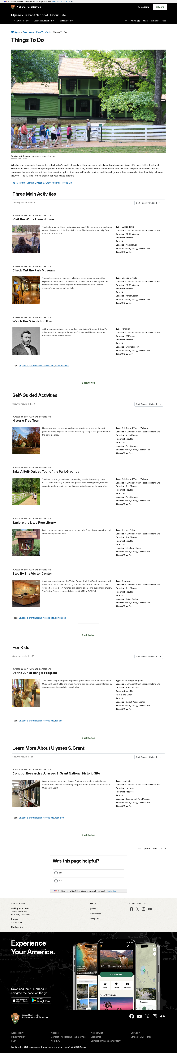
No (60, 880)
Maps (145, 21)
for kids (59, 720)
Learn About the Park (43, 21)
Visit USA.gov (78, 1047)
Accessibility (17, 1032)
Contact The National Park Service (68, 1036)
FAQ (94, 909)
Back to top (88, 382)
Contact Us (17, 927)
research (59, 817)
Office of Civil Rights (141, 1036)
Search (144, 7)
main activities (62, 365)
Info (126, 21)
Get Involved (65, 21)
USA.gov (135, 1032)
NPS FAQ (56, 1040)
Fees (164, 21)
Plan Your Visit (20, 21)
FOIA (13, 1040)
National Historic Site (38, 15)
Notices (55, 1032)
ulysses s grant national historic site (36, 365)
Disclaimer (96, 1036)
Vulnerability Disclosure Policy (106, 1040)
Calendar (154, 21)
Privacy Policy (18, 1036)
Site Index (96, 913)
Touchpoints (111, 891)
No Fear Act (97, 1032)
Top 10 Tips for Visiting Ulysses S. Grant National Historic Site (41, 182)
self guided (60, 617)
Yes (61, 872)
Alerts (135, 21)
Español (95, 918)
